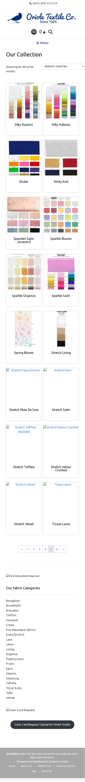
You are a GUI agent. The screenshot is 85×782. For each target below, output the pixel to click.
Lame (10, 644)
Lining (10, 649)
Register (47, 771)
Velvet (10, 697)
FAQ (34, 771)
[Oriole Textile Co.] (42, 18)
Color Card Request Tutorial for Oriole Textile (42, 724)
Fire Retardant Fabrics (21, 630)
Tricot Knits (14, 688)
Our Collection (66, 766)
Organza (11, 654)
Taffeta (11, 683)
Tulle (9, 692)
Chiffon (11, 615)
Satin (9, 668)
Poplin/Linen (15, 659)
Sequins (11, 673)
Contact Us (44, 766)
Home (12, 766)
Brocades (12, 610)
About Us (26, 766)
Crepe (10, 625)
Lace (9, 639)
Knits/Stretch (15, 634)
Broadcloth (13, 605)
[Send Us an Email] (34, 32)
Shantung (12, 678)
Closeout (12, 620)
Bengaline (13, 600)
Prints (10, 663)
